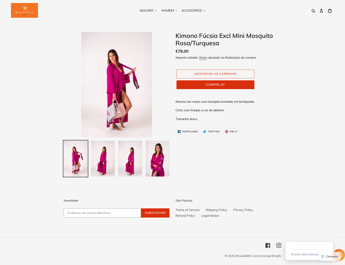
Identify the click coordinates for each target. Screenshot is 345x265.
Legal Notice (210, 216)
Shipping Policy (216, 210)
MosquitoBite (243, 255)
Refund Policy (185, 216)
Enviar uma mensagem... (308, 254)
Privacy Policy (243, 210)
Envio (203, 57)
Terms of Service (187, 210)
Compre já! (215, 84)
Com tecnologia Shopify (266, 255)
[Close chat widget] (329, 237)
